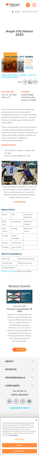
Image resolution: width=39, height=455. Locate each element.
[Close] (36, 420)
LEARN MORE (18, 202)
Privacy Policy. (13, 435)
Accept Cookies (19, 451)
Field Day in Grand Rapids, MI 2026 (19, 310)
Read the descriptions (9, 271)
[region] (19, 436)
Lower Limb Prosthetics (10, 75)
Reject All (19, 445)
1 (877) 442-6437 (19, 394)
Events (17, 12)
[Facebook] (25, 82)
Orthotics (32, 75)
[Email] (35, 82)
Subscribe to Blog (19, 408)
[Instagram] (22, 401)
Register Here (8, 145)
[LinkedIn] (30, 82)
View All (19, 349)
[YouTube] (29, 401)
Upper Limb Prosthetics (10, 77)
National (23, 75)
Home (13, 11)
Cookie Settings (19, 439)
